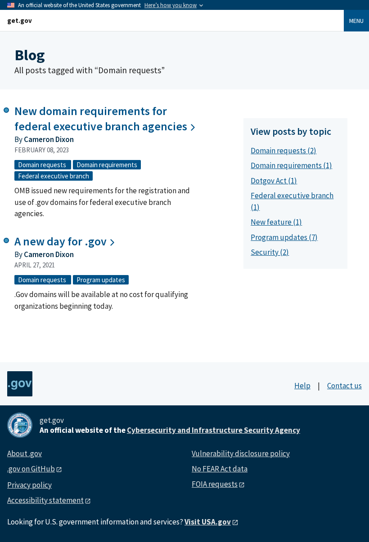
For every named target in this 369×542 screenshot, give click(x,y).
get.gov (19, 20)
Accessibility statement (45, 500)
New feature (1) (276, 222)
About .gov (24, 453)
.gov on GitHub (31, 469)
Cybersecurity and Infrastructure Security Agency (213, 430)
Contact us (344, 386)
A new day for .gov (60, 241)
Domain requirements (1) (291, 165)
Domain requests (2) (283, 150)
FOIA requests (215, 484)
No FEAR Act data (220, 469)
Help (302, 386)
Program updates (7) (284, 237)
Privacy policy (29, 485)
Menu (356, 21)
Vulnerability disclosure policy (241, 453)
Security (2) (270, 252)
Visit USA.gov (207, 522)
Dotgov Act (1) (274, 181)
